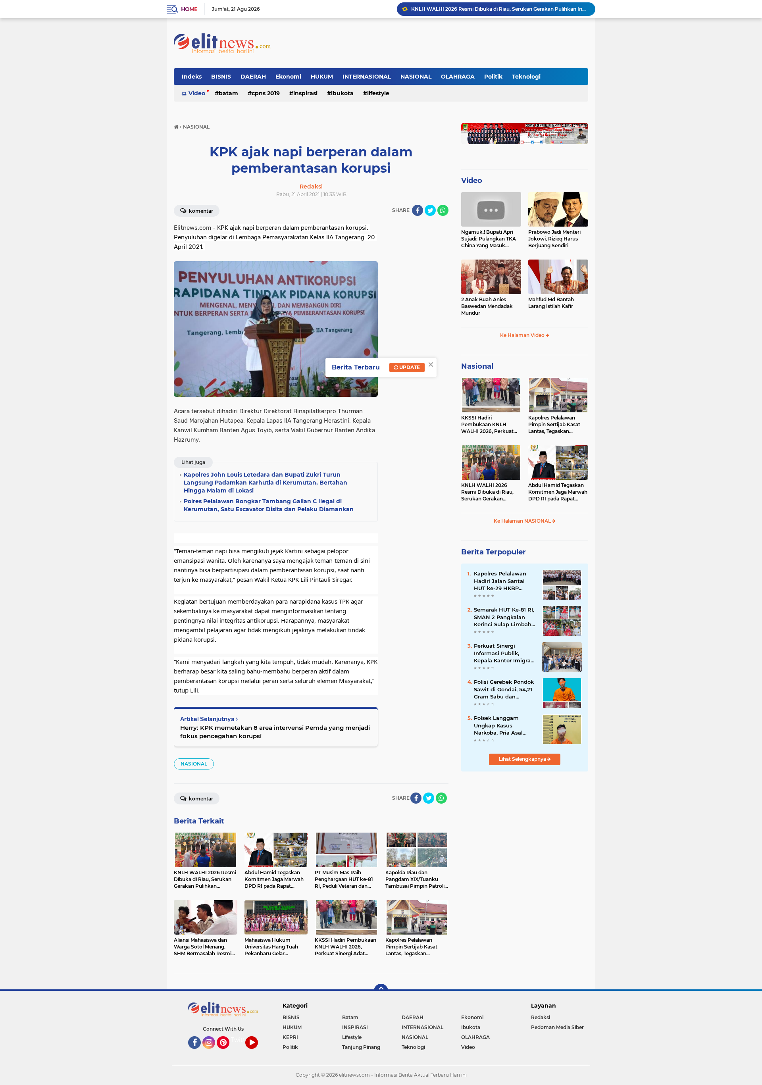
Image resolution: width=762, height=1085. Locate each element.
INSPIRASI (305, 93)
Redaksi (540, 1017)
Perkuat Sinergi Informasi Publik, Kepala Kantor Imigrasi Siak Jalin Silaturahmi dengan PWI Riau (504, 653)
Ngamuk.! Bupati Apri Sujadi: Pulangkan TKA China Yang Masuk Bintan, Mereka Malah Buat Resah (488, 239)
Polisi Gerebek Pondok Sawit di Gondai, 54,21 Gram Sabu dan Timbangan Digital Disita (504, 689)
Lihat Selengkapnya (523, 759)
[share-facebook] (417, 210)
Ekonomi (288, 76)
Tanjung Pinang (361, 1047)
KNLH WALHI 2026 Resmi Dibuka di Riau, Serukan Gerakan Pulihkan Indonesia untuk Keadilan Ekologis (499, 9)
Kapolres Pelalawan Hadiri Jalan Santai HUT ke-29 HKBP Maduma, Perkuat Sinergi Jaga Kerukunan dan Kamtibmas (500, 581)
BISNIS (221, 76)
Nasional (477, 366)
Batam (228, 93)
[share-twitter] (430, 210)
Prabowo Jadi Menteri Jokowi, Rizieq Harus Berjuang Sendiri (554, 238)
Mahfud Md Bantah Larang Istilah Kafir (551, 302)
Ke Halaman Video (523, 335)
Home (189, 9)
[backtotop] (381, 991)
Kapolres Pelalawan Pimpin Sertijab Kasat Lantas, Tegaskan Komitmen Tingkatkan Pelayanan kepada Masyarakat (555, 425)
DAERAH (253, 76)
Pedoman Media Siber (557, 1027)
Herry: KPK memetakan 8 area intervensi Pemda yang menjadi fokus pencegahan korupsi (275, 732)
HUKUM (322, 76)
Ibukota (342, 93)
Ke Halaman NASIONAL (523, 521)
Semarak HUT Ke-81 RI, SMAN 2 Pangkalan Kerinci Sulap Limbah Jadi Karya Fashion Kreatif (504, 617)
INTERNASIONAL (367, 76)
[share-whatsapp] (442, 210)
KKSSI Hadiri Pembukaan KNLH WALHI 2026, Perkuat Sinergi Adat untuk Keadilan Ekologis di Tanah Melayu (487, 425)
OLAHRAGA (458, 76)
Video (197, 93)
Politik (493, 76)
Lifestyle (378, 93)
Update (409, 367)
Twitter (241, 1039)
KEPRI (290, 1037)
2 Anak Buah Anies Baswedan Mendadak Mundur (487, 306)
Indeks (192, 76)
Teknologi (526, 76)
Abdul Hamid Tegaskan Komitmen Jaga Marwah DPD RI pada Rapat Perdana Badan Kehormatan (557, 492)
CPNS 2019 (266, 93)
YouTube (257, 1052)
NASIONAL (415, 76)
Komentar (200, 211)
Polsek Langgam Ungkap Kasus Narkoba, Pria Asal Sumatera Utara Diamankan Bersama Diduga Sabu (502, 725)
